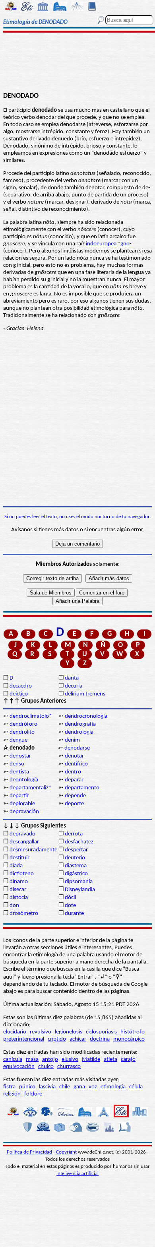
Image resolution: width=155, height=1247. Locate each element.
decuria (73, 686)
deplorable (22, 804)
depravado (22, 834)
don (14, 906)
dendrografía (80, 724)
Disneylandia (80, 890)
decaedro (21, 686)
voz (93, 1087)
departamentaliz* (30, 788)
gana (79, 1087)
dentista (19, 772)
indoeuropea (101, 244)
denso (17, 764)
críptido (57, 1039)
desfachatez (79, 842)
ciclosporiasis (101, 1032)
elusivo (70, 1059)
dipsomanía (79, 882)
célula (136, 1087)
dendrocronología (86, 716)
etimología (113, 1087)
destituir (19, 858)
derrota (74, 834)
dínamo (19, 882)
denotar (74, 756)
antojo (50, 1059)
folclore (33, 1094)
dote (70, 906)
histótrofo (132, 1032)
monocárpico (129, 1039)
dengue (18, 740)
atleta (110, 1059)
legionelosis (68, 1032)
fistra (9, 1087)
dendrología (79, 732)
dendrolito (22, 732)
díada (16, 866)
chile (64, 1087)
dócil (70, 898)
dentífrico (76, 764)
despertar (76, 850)
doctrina (100, 1039)
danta (72, 678)
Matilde (91, 1059)
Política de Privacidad (30, 1152)
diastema (76, 866)
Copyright (66, 1152)
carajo (128, 1059)
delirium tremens (85, 694)
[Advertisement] (77, 62)
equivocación (19, 1067)
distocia (19, 898)
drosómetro (24, 914)
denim (72, 740)
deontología (24, 780)
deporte (74, 804)
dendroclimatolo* (31, 716)
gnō (125, 244)
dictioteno (22, 874)
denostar (20, 756)
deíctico (19, 694)
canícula (12, 1059)
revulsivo (40, 1032)
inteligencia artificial (77, 1173)
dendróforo (23, 724)
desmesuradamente (33, 850)
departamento (82, 788)
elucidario (14, 1032)
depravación (24, 812)
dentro (73, 772)
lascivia (47, 1087)
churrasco (69, 1067)
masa (32, 1059)
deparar (74, 780)
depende (75, 796)
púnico (27, 1087)
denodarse (77, 748)
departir (19, 796)
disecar (18, 890)
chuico (46, 1067)
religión (12, 1094)
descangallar (24, 842)
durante (74, 914)
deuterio (75, 858)
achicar (78, 1039)
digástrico (76, 874)
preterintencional (23, 1039)
